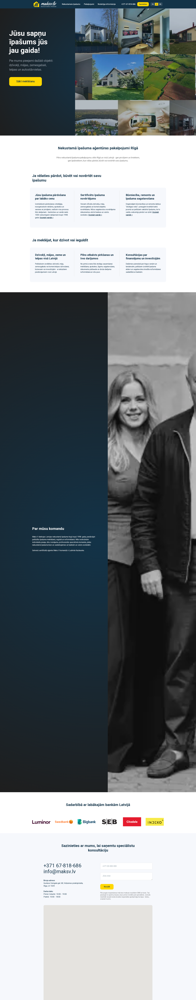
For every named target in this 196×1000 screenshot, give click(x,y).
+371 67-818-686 (128, 4)
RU (153, 4)
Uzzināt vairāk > (46, 218)
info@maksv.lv (60, 871)
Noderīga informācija (107, 4)
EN (160, 4)
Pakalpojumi (89, 4)
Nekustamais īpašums (71, 4)
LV (156, 4)
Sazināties (143, 4)
